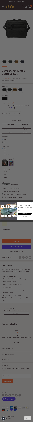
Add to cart (16, 241)
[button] (3, 418)
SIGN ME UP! (24, 213)
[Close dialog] (32, 202)
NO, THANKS (25, 216)
